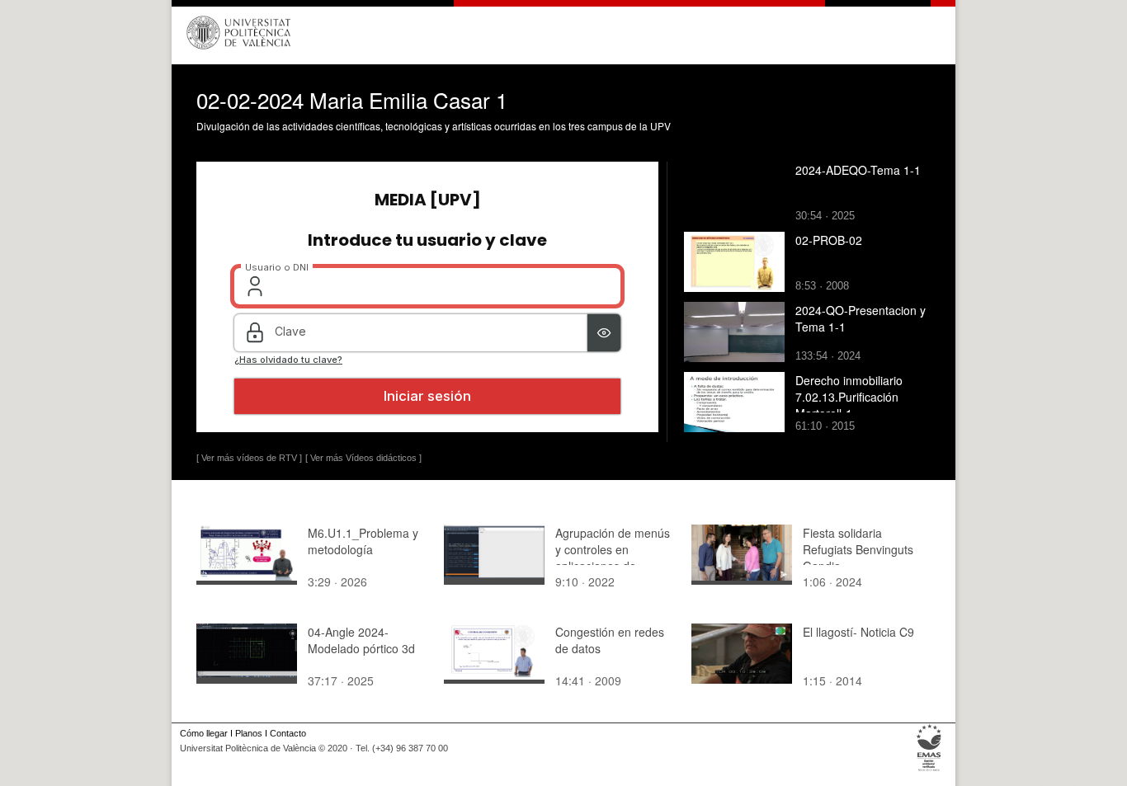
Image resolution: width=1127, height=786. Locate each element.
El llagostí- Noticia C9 (858, 632)
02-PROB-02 (828, 240)
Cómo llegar (204, 733)
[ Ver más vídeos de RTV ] (249, 458)
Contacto (288, 733)
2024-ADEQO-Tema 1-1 (858, 170)
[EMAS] (929, 771)
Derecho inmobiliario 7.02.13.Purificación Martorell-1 (849, 396)
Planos (248, 733)
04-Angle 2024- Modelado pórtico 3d (361, 640)
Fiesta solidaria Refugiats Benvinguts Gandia (858, 549)
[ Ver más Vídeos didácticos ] (363, 458)
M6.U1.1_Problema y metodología (363, 541)
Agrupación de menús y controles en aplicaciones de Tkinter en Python (612, 558)
